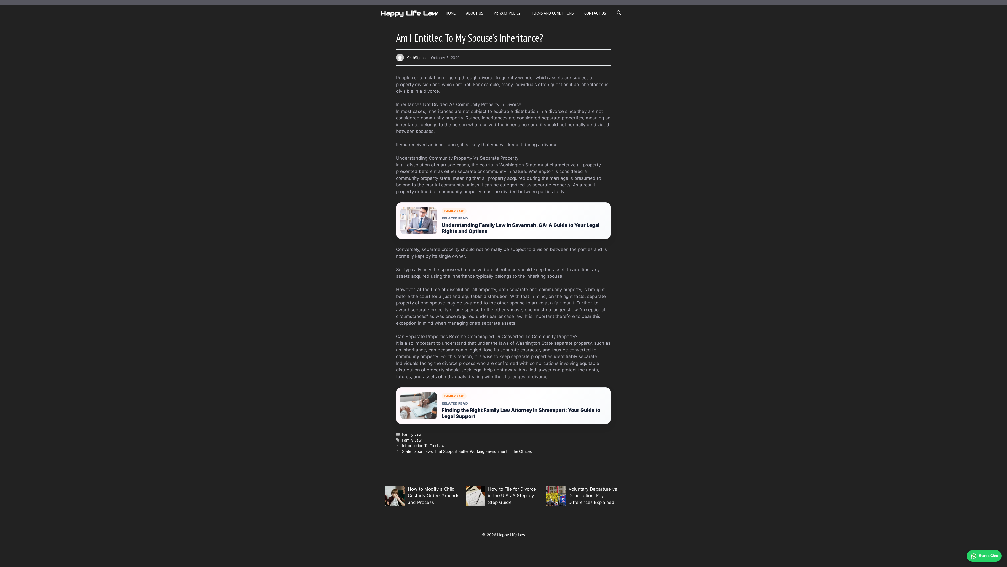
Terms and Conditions (552, 13)
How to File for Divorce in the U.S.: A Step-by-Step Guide (512, 495)
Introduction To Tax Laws (424, 445)
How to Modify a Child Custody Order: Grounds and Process (433, 495)
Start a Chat (988, 556)
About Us (474, 13)
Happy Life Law (409, 13)
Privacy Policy (507, 13)
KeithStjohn (416, 57)
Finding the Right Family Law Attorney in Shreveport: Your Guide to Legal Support (521, 413)
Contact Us (595, 13)
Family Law (412, 434)
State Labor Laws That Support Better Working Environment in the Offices (467, 451)
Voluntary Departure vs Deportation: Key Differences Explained (593, 495)
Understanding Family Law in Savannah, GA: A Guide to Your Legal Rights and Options (520, 228)
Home (451, 13)
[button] (618, 13)
